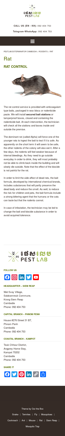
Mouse (32, 420)
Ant (23, 420)
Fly (35, 414)
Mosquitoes (46, 414)
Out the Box (38, 408)
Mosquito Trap (32, 426)
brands (56, 181)
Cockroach (13, 420)
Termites (26, 414)
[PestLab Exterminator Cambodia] (32, 10)
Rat (40, 420)
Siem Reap (51, 420)
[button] (32, 41)
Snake (15, 414)
